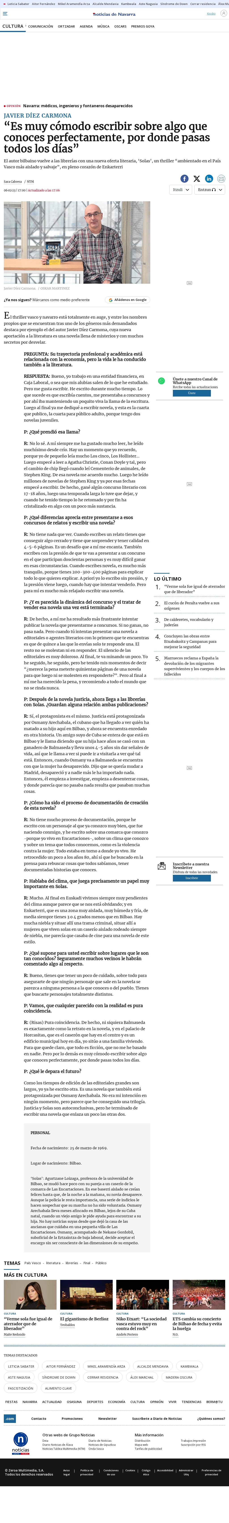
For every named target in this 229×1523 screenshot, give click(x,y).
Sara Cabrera (13, 182)
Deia (45, 1441)
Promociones (72, 1418)
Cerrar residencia (102, 1377)
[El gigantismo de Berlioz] (86, 1295)
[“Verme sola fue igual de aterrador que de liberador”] (30, 1295)
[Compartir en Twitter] (197, 179)
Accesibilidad (165, 1470)
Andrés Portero (127, 1334)
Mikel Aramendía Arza (106, 1366)
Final (86, 1263)
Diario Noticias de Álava (57, 1445)
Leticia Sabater (21, 1366)
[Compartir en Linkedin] (209, 179)
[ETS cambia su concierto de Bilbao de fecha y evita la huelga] (199, 1295)
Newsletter (107, 1418)
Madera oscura (179, 1377)
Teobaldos (67, 1325)
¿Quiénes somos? (211, 1418)
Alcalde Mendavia (152, 1366)
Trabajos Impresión (193, 1441)
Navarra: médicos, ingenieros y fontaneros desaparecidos (78, 106)
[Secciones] (5, 13)
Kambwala (189, 1366)
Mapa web (141, 1445)
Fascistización (20, 1388)
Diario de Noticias (100, 1441)
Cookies (130, 1470)
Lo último (167, 578)
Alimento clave (58, 1388)
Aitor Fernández (60, 1366)
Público (100, 1263)
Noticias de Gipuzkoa (102, 1445)
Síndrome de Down (58, 1377)
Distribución (142, 1441)
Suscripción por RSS (193, 1445)
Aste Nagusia (19, 1377)
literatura (53, 1263)
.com (10, 1418)
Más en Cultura (25, 1274)
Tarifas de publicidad (148, 1449)
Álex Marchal (142, 1377)
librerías (72, 1263)
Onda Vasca (96, 1449)
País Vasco (32, 1263)
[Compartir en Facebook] (184, 179)
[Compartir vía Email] (221, 179)
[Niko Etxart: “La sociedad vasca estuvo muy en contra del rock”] (142, 1295)
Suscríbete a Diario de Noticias (157, 1418)
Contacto (38, 1418)
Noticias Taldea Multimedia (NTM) (63, 1449)
